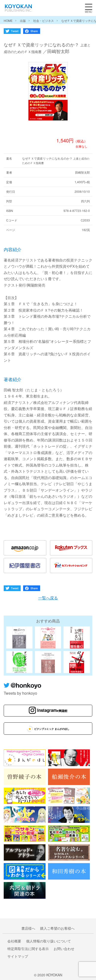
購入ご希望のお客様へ (57, 928)
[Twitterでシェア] (12, 32)
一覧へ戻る (48, 598)
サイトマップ (17, 956)
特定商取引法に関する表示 (28, 948)
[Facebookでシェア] (31, 32)
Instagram (52, 710)
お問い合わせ (64, 948)
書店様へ (28, 928)
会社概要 (14, 941)
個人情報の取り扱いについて (48, 941)
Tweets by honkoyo (20, 693)
